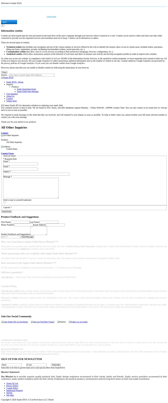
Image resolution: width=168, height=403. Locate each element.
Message (7, 177)
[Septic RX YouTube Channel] (42, 322)
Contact (9, 98)
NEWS (9, 393)
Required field (10, 159)
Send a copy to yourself (13, 200)
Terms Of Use (12, 383)
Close (4, 72)
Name (6, 161)
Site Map (10, 395)
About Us (10, 96)
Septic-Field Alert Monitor (28, 91)
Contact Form (7, 153)
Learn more (51, 16)
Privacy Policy (12, 386)
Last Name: (34, 222)
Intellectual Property (14, 390)
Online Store (11, 101)
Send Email (6, 212)
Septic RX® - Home (14, 82)
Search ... (5, 75)
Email (6, 166)
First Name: (6, 222)
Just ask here (7, 277)
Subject (7, 171)
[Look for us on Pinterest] (78, 322)
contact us (24, 249)
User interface (12, 94)
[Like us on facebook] (14, 322)
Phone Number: (7, 225)
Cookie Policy (12, 388)
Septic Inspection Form (26, 89)
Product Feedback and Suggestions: (16, 234)
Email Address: (39, 225)
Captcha (7, 207)
